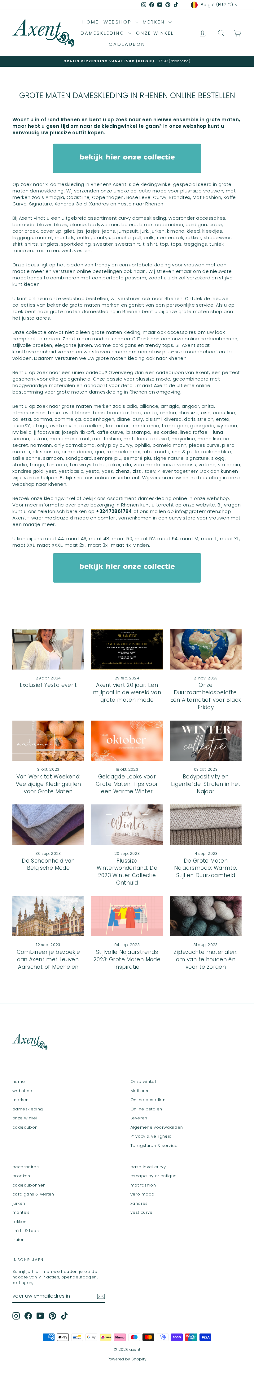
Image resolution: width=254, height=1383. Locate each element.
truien (18, 1240)
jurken (18, 1203)
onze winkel (155, 33)
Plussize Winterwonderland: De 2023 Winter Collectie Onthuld (127, 871)
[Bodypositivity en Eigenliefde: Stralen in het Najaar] (206, 741)
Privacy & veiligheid (151, 1136)
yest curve (141, 1212)
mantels (21, 1212)
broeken (21, 1176)
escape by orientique (153, 1176)
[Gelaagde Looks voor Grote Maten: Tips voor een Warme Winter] (127, 741)
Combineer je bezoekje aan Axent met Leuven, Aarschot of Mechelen (48, 959)
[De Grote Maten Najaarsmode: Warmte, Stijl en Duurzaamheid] (206, 824)
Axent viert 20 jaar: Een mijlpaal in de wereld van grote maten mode (127, 692)
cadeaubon (127, 44)
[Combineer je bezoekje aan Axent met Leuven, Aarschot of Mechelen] (48, 916)
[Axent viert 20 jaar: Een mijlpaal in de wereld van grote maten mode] (127, 649)
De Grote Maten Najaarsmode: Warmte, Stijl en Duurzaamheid (205, 868)
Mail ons (139, 1091)
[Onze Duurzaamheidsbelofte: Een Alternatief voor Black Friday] (206, 649)
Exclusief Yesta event (48, 685)
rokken (19, 1222)
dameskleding (104, 33)
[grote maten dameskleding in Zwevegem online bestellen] (127, 158)
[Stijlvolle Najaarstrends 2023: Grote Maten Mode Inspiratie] (127, 916)
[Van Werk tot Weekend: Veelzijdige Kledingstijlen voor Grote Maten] (48, 741)
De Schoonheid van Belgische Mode (48, 864)
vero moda (142, 1194)
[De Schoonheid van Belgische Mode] (48, 824)
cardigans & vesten (33, 1194)
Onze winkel (143, 1081)
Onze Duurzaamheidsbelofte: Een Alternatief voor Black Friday (205, 696)
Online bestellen (147, 1100)
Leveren (138, 1118)
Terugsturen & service (153, 1145)
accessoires (25, 1167)
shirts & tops (25, 1231)
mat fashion (143, 1185)
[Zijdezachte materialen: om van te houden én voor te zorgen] (206, 916)
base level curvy (148, 1167)
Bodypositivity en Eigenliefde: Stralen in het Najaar (205, 784)
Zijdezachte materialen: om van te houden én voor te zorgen (206, 959)
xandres (139, 1203)
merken (155, 22)
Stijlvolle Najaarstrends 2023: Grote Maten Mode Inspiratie (127, 959)
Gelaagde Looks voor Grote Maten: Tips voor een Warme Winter (127, 784)
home (90, 22)
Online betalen (146, 1109)
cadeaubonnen (29, 1185)
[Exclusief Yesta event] (48, 649)
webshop (118, 22)
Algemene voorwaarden (156, 1127)
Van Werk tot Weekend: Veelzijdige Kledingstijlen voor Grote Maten (48, 784)
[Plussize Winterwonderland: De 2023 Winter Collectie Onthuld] (127, 824)
